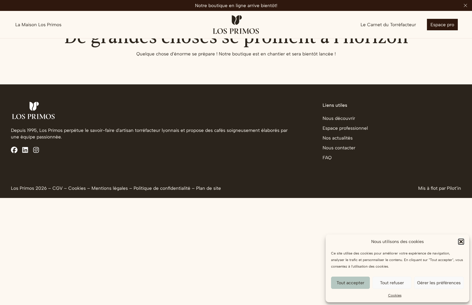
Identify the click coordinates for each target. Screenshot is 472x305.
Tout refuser (392, 282)
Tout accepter (350, 282)
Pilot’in (454, 188)
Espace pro (442, 24)
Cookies (395, 295)
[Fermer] (465, 5)
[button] (461, 241)
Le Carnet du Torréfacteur (388, 24)
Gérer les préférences (439, 282)
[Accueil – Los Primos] (236, 24)
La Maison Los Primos (38, 24)
